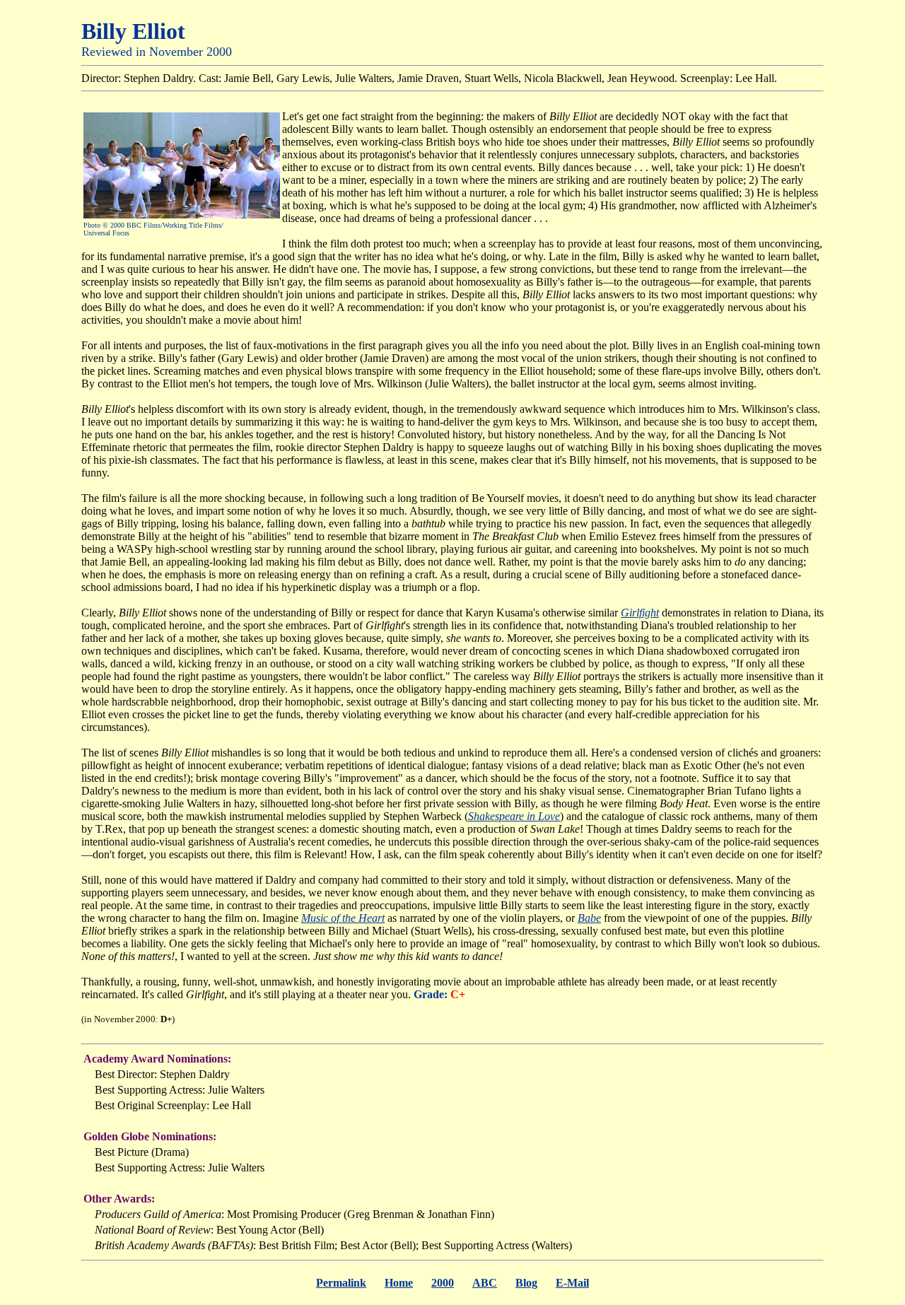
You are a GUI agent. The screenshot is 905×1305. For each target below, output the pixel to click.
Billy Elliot (133, 31)
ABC (484, 1283)
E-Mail (572, 1283)
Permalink (341, 1283)
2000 (442, 1283)
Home (399, 1283)
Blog (526, 1283)
